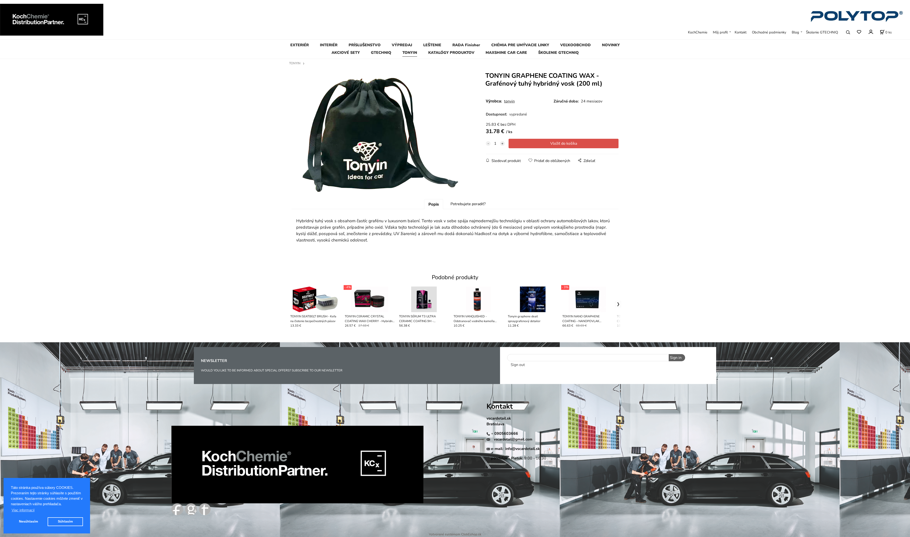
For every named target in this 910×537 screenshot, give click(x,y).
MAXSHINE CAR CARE (506, 52)
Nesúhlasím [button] (28, 521)
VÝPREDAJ (402, 45)
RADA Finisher (466, 45)
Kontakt (740, 32)
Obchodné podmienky (769, 32)
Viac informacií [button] (23, 510)
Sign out (518, 364)
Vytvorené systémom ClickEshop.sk (455, 534)
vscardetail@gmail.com (513, 439)
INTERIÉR (328, 45)
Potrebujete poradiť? (468, 204)
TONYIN (409, 52)
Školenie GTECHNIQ (822, 32)
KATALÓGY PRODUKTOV (451, 52)
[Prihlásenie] (870, 32)
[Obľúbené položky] (859, 32)
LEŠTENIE (432, 45)
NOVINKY (611, 45)
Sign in (676, 357)
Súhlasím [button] (65, 521)
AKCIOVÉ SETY (346, 52)
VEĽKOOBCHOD (575, 45)
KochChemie (697, 32)
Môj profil (720, 32)
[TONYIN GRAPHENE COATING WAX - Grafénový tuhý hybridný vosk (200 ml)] (380, 134)
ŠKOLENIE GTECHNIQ (558, 52)
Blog (795, 32)
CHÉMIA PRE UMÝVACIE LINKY (520, 45)
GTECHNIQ (381, 52)
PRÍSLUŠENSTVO (365, 45)
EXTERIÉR (299, 45)
